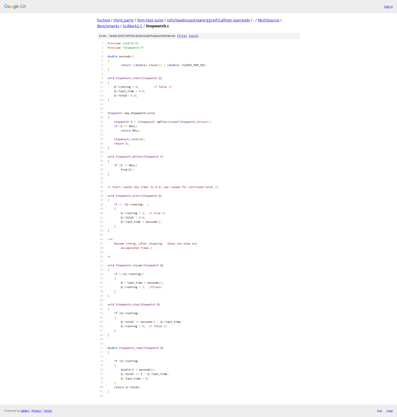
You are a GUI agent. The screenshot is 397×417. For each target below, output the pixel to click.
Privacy (36, 411)
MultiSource (268, 20)
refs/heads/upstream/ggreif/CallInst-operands (208, 20)
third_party (124, 20)
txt (379, 410)
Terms (47, 411)
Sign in (388, 6)
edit (193, 36)
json (389, 410)
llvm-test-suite (150, 20)
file (182, 36)
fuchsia (103, 20)
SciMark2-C (132, 25)
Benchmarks (108, 25)
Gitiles (25, 411)
